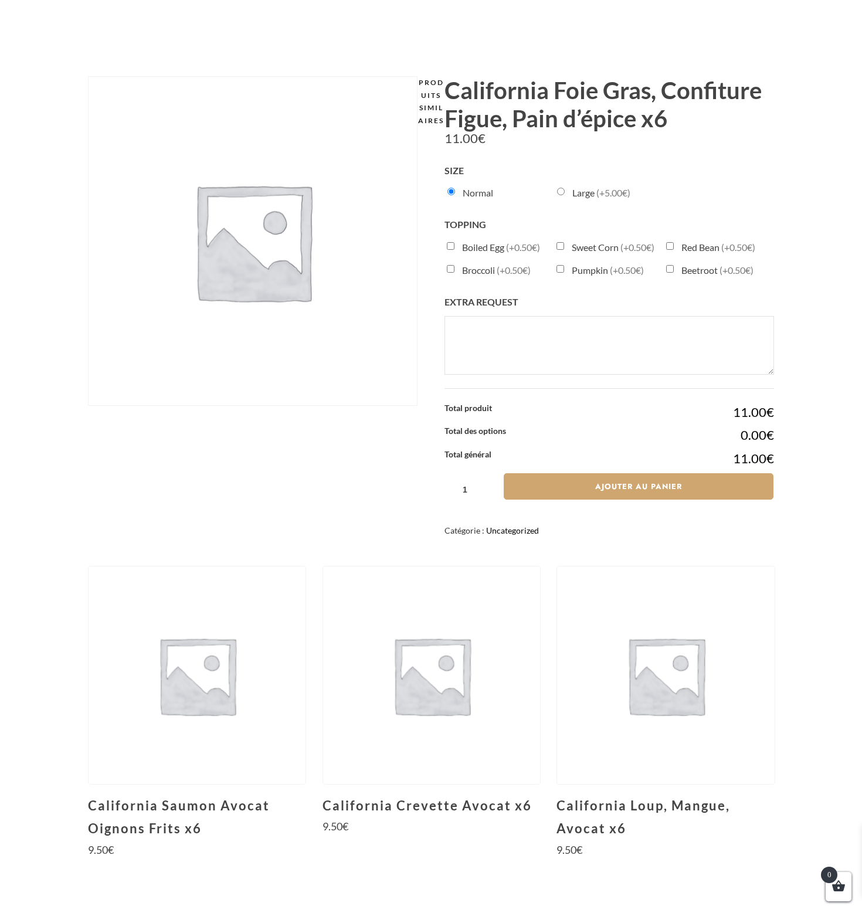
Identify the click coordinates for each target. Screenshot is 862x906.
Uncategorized (512, 530)
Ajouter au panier (638, 486)
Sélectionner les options (196, 871)
